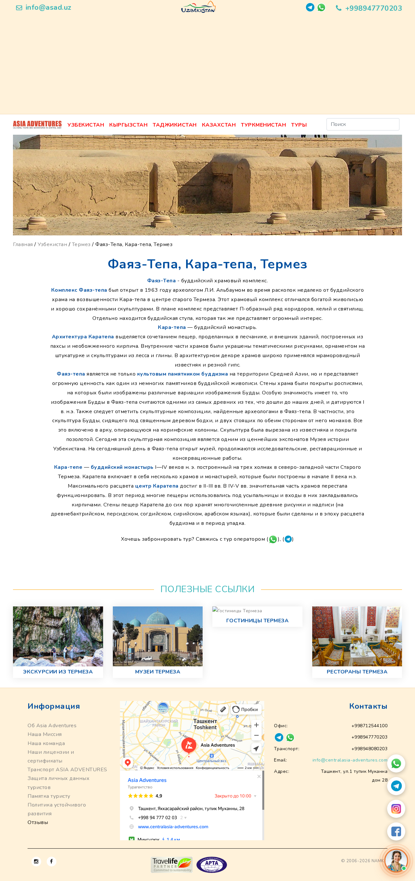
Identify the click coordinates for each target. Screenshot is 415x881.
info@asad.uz (49, 7)
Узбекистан (85, 125)
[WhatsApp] (396, 763)
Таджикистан (175, 125)
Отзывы (38, 822)
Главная (23, 244)
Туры (299, 125)
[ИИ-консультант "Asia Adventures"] (396, 861)
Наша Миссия (45, 734)
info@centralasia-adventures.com (350, 760)
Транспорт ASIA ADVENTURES (67, 769)
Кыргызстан (128, 125)
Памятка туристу (49, 796)
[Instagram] (396, 809)
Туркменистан (263, 125)
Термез (81, 244)
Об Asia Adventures (52, 725)
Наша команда (46, 743)
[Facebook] (396, 831)
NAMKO (380, 861)
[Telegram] (396, 786)
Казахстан (219, 125)
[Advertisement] (207, 65)
